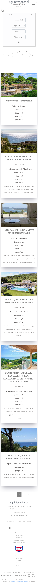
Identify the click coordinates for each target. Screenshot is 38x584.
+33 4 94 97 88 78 (19, 512)
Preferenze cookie (20, 575)
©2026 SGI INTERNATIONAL (13, 573)
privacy (13, 582)
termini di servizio (23, 582)
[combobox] (19, 14)
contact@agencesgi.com (19, 515)
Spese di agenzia (8, 575)
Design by (34, 575)
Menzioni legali (29, 573)
